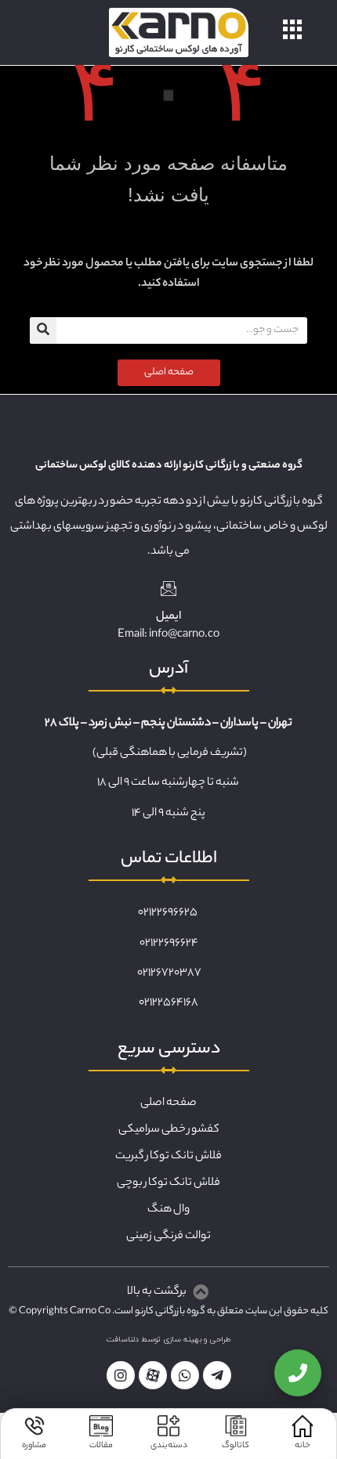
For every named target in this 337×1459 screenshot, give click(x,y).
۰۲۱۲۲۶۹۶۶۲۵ (167, 913)
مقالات (101, 1446)
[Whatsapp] (185, 1375)
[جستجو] (43, 330)
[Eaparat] (153, 1375)
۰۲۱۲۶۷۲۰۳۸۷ (169, 973)
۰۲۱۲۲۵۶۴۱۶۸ (168, 1003)
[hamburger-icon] (292, 32)
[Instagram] (121, 1375)
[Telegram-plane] (217, 1375)
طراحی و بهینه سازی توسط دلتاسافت (169, 1339)
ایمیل (168, 617)
